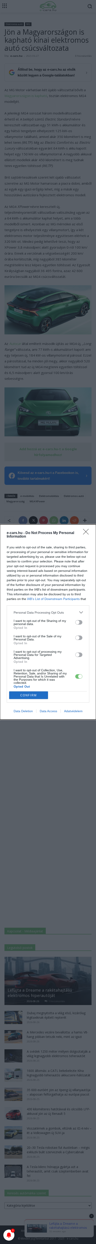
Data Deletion (23, 711)
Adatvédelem (73, 711)
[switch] (78, 622)
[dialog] (48, 622)
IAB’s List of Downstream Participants (53, 599)
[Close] (87, 533)
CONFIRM (28, 695)
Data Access (48, 711)
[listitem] (48, 612)
